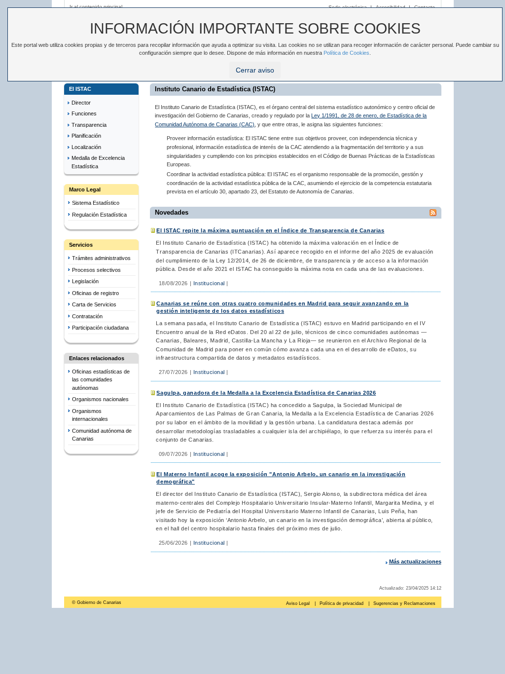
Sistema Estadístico (95, 203)
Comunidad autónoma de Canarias (102, 435)
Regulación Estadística (99, 215)
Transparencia (89, 125)
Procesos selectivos (96, 270)
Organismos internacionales (90, 415)
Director (81, 103)
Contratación (87, 316)
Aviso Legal (298, 603)
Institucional (209, 283)
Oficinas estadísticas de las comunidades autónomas (101, 380)
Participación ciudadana (100, 328)
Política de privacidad (342, 603)
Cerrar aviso (255, 70)
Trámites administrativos (101, 258)
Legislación (85, 281)
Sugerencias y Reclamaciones (404, 603)
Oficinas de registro (95, 293)
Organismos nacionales (100, 399)
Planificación (86, 136)
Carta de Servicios (94, 304)
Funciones (84, 113)
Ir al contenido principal (96, 6)
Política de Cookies (346, 53)
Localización (86, 147)
